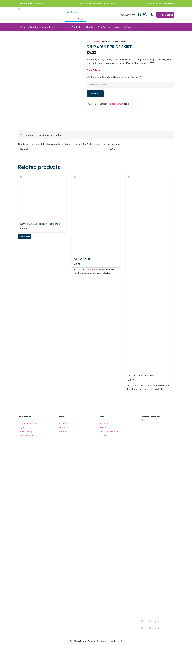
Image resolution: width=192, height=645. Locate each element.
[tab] (27, 135)
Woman (97, 41)
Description (27, 135)
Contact (63, 423)
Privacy (104, 427)
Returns (63, 431)
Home (89, 41)
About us (104, 423)
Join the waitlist (93, 269)
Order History (25, 431)
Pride (112, 104)
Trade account (25, 435)
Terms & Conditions (110, 431)
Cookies (104, 435)
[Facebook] (139, 14)
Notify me (95, 93)
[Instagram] (145, 14)
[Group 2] (25, 15)
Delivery (63, 427)
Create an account (27, 423)
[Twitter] (151, 14)
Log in (21, 427)
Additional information (50, 135)
